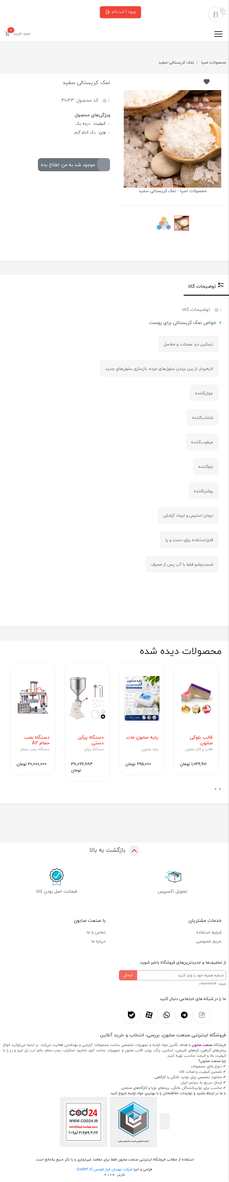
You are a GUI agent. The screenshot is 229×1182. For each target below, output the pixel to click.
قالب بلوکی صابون (201, 740)
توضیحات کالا (202, 286)
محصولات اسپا (213, 62)
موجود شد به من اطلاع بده (68, 165)
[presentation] (220, 789)
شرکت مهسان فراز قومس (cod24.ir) (104, 1169)
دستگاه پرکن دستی (91, 740)
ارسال (128, 975)
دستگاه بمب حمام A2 (36, 740)
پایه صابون (150, 749)
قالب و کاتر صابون (199, 749)
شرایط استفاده (209, 932)
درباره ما (98, 941)
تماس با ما (96, 932)
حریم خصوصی (209, 941)
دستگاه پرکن (94, 749)
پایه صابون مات (142, 737)
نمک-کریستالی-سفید (176, 62)
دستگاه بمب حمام (35, 749)
